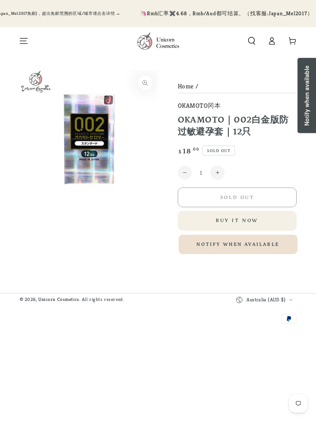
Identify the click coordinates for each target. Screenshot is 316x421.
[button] (252, 41)
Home (186, 86)
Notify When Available (237, 244)
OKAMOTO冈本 (199, 105)
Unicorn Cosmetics (58, 299)
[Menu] (24, 41)
